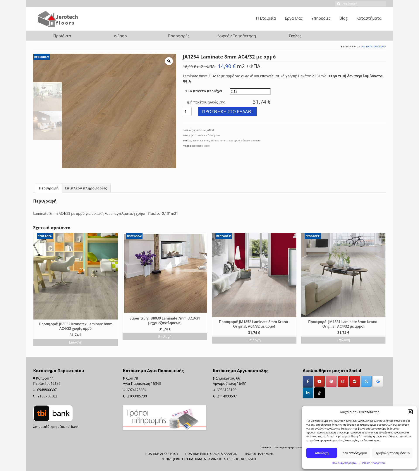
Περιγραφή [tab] (49, 188)
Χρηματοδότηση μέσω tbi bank (55, 427)
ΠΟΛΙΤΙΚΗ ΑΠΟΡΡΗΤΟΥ (161, 454)
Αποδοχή (322, 453)
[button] (410, 412)
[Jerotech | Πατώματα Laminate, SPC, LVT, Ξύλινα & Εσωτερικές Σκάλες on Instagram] (343, 381)
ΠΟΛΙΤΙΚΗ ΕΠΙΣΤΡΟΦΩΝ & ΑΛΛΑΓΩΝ (211, 454)
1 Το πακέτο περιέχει (204, 91)
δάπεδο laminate (250, 140)
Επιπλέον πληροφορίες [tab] (86, 188)
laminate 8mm (201, 140)
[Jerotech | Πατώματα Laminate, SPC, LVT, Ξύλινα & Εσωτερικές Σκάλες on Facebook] (308, 381)
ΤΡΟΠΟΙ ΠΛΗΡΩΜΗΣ (259, 454)
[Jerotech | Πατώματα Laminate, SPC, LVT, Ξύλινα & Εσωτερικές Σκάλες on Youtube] (319, 381)
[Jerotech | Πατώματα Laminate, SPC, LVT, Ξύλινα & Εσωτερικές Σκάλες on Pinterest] (331, 381)
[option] (119, 111)
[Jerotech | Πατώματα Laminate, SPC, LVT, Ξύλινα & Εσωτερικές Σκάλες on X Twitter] (366, 381)
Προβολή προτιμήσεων (392, 453)
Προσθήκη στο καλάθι (227, 111)
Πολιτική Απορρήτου (344, 463)
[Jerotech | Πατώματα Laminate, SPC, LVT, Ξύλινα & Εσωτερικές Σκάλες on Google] (378, 381)
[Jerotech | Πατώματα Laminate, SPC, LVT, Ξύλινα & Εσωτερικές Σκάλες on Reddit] (354, 381)
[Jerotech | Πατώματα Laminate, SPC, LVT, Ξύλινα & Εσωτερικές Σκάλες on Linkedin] (308, 392)
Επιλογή (75, 342)
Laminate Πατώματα (373, 46)
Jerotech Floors (201, 145)
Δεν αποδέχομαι (355, 453)
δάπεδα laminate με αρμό (225, 140)
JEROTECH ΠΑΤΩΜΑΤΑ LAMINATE (197, 459)
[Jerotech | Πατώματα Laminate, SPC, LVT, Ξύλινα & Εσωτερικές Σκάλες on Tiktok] (319, 392)
